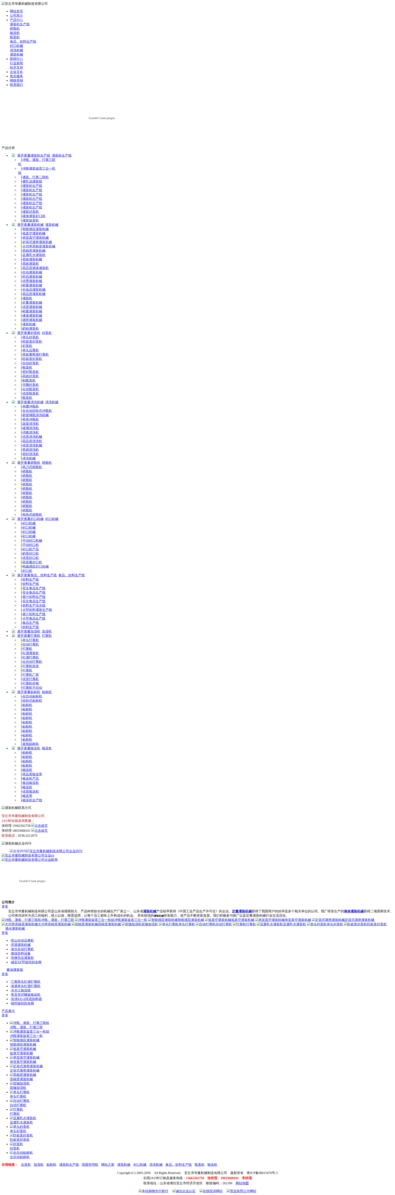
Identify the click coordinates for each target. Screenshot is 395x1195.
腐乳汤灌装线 (32, 181)
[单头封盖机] (20, 1126)
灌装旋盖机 (30, 220)
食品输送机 (30, 783)
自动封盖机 (30, 363)
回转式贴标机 (32, 700)
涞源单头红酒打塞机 (26, 986)
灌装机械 (16, 54)
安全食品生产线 (33, 588)
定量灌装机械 (32, 302)
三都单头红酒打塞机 (26, 981)
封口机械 (16, 46)
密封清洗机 (30, 454)
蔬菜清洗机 (30, 423)
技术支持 (16, 67)
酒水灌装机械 (15, 928)
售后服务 (16, 76)
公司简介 (16, 15)
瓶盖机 (15, 37)
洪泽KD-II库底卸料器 (26, 999)
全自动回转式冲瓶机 (37, 410)
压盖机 (26, 1164)
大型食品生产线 (33, 618)
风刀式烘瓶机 (32, 467)
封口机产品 (30, 549)
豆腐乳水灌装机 (33, 255)
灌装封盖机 (30, 211)
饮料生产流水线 (33, 605)
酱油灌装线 (15, 969)
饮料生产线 (30, 579)
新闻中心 (16, 59)
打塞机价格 (30, 683)
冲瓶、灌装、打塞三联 (57, 920)
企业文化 (16, 72)
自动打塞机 (30, 644)
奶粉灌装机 (30, 328)
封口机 (27, 571)
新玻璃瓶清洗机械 (35, 415)
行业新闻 (16, 63)
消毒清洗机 (30, 432)
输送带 (27, 796)
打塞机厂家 (30, 674)
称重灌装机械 (32, 285)
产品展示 (8, 1011)
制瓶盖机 (29, 380)
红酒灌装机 (30, 653)
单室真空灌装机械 (35, 237)
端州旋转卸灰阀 (22, 1003)
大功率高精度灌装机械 (38, 246)
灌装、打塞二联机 (35, 177)
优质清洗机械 (32, 436)
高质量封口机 (32, 562)
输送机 (15, 33)
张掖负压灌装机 (22, 958)
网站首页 (16, 11)
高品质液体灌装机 (35, 268)
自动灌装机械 (32, 272)
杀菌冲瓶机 (30, 406)
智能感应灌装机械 (35, 229)
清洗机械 (16, 50)
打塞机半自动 (32, 687)
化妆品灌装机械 (33, 289)
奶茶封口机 (30, 553)
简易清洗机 (30, 449)
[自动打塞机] (20, 1100)
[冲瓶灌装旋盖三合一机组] (29, 1031)
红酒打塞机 (30, 657)
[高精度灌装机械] (23, 1075)
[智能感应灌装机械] (25, 1040)
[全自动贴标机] (21, 1152)
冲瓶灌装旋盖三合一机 (130, 920)
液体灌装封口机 (33, 216)
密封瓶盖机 (30, 372)
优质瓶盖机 (30, 393)
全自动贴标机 (32, 696)
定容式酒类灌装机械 (37, 242)
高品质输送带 (32, 774)
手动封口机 (30, 545)
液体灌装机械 (32, 315)
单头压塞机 (30, 350)
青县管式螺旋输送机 (26, 994)
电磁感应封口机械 (35, 566)
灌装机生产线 (20, 24)
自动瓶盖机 (30, 389)
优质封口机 (30, 558)
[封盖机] (16, 1144)
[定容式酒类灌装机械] (26, 1066)
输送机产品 (30, 778)
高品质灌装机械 (33, 294)
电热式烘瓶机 (32, 514)
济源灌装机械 (21, 945)
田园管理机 (90, 1164)
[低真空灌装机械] (23, 1049)
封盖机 (47, 333)
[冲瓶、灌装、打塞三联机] (29, 1023)
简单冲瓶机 (30, 419)
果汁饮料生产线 (33, 597)
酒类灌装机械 (32, 320)
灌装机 (27, 298)
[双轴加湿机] (20, 1083)
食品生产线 (30, 622)
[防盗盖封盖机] (21, 1135)
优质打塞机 (30, 679)
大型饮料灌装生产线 (37, 610)
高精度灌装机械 (33, 250)
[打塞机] (16, 1109)
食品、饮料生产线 (23, 41)
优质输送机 (30, 791)
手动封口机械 (32, 540)
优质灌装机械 (32, 307)
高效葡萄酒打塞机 (35, 354)
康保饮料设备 (21, 953)
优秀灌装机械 (32, 281)
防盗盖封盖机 (32, 341)
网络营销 (16, 80)
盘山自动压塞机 (22, 940)
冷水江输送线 (21, 990)
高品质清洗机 (32, 441)
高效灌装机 (30, 263)
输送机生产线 (32, 800)
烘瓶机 (15, 28)
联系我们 (16, 85)
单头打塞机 (30, 640)
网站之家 (107, 1164)
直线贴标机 (30, 744)
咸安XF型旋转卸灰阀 (26, 962)
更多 (5, 906)
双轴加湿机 (150, 924)
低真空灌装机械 (33, 233)
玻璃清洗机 (30, 428)
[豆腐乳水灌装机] (23, 1118)
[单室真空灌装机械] (25, 1057)
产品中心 (16, 20)
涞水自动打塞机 (22, 949)
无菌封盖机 (30, 385)
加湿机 (47, 631)
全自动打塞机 (32, 661)
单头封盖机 (30, 337)
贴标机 (47, 692)
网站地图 (242, 1183)
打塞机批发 (30, 666)
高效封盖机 (30, 376)
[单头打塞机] (20, 1092)
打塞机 (47, 635)
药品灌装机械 (32, 276)
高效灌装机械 (32, 259)
